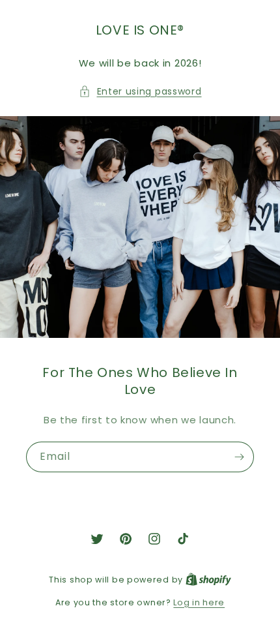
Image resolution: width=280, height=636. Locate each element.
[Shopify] (208, 579)
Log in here (199, 602)
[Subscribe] (239, 457)
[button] (140, 91)
